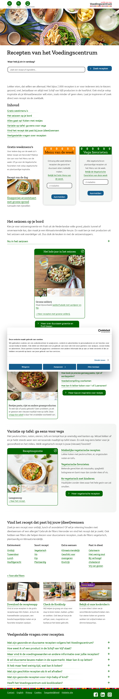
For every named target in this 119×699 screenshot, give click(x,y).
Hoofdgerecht (14, 562)
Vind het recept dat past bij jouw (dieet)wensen (33, 130)
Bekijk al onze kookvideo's (94, 604)
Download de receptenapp (22, 604)
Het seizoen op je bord (19, 115)
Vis (35, 554)
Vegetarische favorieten (75, 464)
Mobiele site (67, 692)
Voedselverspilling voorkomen (76, 380)
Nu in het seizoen (17, 241)
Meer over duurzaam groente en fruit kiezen (57, 324)
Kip (36, 558)
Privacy (29, 692)
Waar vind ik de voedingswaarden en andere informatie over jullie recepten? (53, 654)
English (20, 692)
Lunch (10, 558)
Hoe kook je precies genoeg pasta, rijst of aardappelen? (81, 374)
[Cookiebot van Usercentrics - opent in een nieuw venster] (100, 331)
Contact (10, 692)
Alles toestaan (93, 367)
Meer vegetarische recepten (85, 493)
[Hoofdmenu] (9, 3)
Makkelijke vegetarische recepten (80, 450)
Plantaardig (40, 562)
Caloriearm (94, 550)
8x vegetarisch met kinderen (77, 478)
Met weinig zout (97, 554)
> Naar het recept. (17, 501)
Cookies (38, 692)
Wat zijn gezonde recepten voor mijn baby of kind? (37, 677)
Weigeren (25, 367)
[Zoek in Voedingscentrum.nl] (18, 3)
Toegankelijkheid (51, 692)
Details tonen (99, 360)
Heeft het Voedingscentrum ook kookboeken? (35, 682)
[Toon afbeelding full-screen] (82, 251)
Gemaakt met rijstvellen (21, 191)
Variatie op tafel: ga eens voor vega (26, 125)
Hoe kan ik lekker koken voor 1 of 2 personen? (84, 385)
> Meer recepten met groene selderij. (53, 313)
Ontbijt (11, 550)
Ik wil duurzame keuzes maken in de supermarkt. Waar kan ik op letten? (49, 659)
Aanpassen (58, 367)
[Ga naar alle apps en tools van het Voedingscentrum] (27, 3)
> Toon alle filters (15, 575)
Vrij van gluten (96, 565)
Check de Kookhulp (54, 604)
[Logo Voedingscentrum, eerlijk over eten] (101, 4)
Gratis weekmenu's (17, 110)
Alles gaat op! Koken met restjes (25, 120)
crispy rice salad (16, 414)
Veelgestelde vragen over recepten (26, 135)
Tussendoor (13, 554)
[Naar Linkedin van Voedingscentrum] (103, 695)
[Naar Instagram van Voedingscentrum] (110, 695)
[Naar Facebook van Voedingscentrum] (96, 695)
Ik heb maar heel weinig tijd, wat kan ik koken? (34, 665)
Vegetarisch (40, 550)
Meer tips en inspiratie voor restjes (85, 392)
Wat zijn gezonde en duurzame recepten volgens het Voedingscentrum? (50, 642)
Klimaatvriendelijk (70, 550)
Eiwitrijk (65, 562)
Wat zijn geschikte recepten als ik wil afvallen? (34, 671)
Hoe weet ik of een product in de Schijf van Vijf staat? (39, 648)
